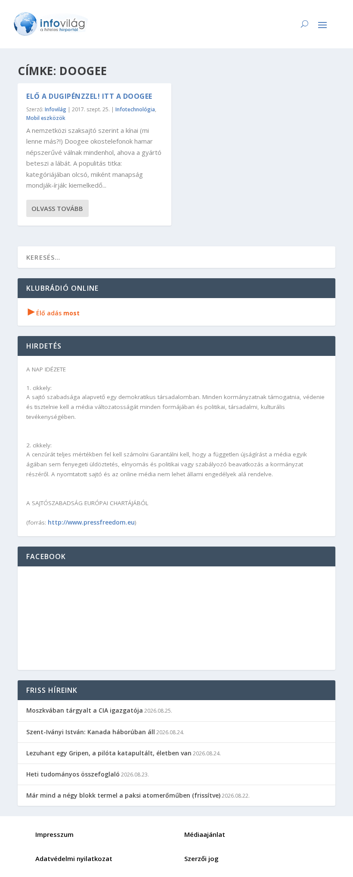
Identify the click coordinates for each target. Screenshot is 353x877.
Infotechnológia (135, 109)
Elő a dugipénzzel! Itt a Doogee (89, 96)
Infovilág (55, 109)
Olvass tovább (57, 208)
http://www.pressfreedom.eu (91, 522)
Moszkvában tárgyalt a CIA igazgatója (84, 710)
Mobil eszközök (45, 118)
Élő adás (54, 313)
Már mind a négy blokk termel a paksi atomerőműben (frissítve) (123, 795)
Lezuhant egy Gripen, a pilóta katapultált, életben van (109, 753)
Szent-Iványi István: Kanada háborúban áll (90, 732)
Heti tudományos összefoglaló (73, 774)
